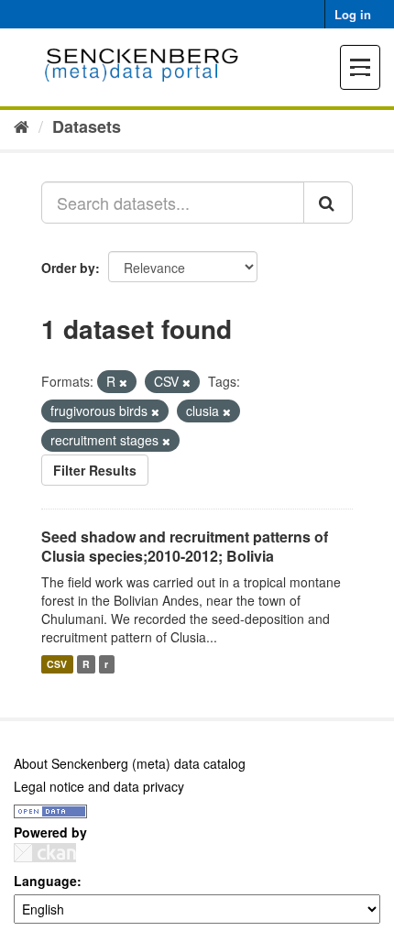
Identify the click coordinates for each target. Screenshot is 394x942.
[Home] (21, 125)
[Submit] (328, 202)
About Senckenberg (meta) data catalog (130, 763)
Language (45, 880)
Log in (352, 14)
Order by (68, 267)
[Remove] (123, 382)
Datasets (86, 126)
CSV (57, 664)
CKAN (45, 852)
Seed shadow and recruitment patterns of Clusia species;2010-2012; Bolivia (184, 546)
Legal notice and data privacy (99, 786)
